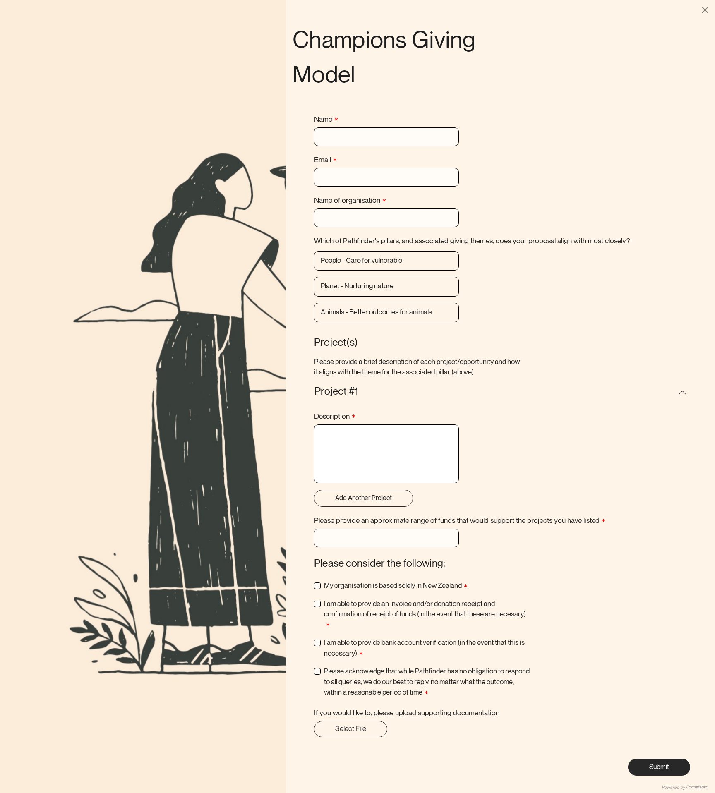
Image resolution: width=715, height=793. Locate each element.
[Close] (705, 10)
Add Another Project (363, 498)
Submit (659, 767)
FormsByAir (696, 787)
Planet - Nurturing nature (357, 286)
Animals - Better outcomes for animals (376, 312)
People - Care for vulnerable (361, 260)
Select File (350, 729)
